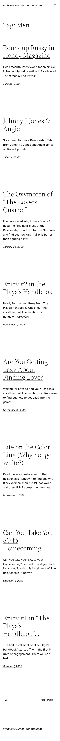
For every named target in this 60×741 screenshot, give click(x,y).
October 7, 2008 (12, 666)
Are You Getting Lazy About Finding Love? (25, 369)
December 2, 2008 (14, 324)
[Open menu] (55, 5)
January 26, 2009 (13, 246)
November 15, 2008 (14, 409)
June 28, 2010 (11, 83)
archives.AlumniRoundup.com (22, 5)
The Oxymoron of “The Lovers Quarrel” (28, 202)
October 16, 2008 (13, 580)
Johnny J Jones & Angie (26, 124)
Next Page (49, 699)
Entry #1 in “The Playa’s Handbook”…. (26, 625)
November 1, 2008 (13, 495)
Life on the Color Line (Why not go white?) (27, 454)
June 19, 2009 (11, 156)
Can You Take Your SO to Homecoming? (29, 540)
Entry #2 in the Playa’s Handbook (27, 288)
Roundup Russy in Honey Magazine (28, 51)
